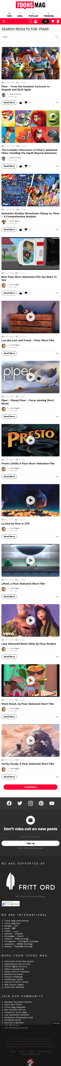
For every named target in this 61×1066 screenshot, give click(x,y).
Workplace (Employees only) (18, 1017)
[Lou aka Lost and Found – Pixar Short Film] (30, 317)
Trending (48, 16)
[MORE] (57, 102)
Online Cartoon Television (17, 971)
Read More (9, 102)
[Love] (4, 113)
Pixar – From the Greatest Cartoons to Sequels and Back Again (25, 88)
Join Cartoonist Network (16, 1015)
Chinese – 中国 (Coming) (16, 939)
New (9, 16)
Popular (33, 16)
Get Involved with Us (14, 1009)
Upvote (20, 102)
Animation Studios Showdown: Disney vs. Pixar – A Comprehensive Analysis (30, 215)
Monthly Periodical (13, 974)
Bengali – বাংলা (11, 926)
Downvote (26, 102)
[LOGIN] (35, 21)
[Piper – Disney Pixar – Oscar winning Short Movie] (30, 377)
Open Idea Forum (13, 1004)
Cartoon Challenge (13, 977)
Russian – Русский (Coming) (18, 946)
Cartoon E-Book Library (16, 982)
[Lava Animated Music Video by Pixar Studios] (30, 620)
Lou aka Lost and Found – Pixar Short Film (27, 340)
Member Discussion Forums (18, 1002)
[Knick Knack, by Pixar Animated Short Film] (30, 680)
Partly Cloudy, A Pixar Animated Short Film (27, 763)
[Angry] (10, 113)
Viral (20, 16)
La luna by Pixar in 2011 (15, 523)
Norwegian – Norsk (13, 936)
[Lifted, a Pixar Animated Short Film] (30, 560)
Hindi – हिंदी (9, 928)
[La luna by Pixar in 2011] (30, 500)
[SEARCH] (30, 21)
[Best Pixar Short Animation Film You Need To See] (30, 253)
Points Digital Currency (15, 966)
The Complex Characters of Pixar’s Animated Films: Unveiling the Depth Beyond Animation (29, 151)
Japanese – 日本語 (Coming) (18, 944)
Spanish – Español (13, 933)
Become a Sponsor (14, 1022)
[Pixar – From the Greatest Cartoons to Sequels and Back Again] (30, 63)
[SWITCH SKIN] (58, 21)
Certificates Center (13, 979)
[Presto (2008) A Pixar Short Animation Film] (30, 440)
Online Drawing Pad (14, 969)
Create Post (45, 21)
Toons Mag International (16, 920)
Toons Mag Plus (12, 923)
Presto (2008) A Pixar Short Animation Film (28, 463)
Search (57, 37)
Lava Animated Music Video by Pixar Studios (28, 643)
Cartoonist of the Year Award (18, 961)
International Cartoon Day (17, 964)
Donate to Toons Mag (15, 1012)
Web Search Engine (14, 984)
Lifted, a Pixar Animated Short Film (23, 583)
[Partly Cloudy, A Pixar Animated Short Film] (30, 740)
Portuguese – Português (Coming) (21, 941)
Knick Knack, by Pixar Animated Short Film (27, 703)
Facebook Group (12, 1020)
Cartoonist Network (14, 987)
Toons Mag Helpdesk (14, 1007)
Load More (30, 787)
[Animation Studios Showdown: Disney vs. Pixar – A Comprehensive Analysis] (30, 190)
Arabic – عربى (11, 931)
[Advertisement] (30, 1045)
